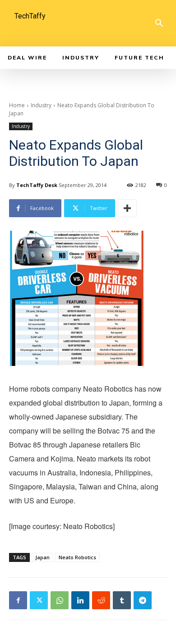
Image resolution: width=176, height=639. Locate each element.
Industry (41, 105)
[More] (127, 208)
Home (17, 105)
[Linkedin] (80, 600)
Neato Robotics (77, 557)
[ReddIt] (101, 600)
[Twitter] (39, 600)
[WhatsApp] (60, 600)
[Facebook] (18, 600)
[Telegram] (143, 600)
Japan (42, 557)
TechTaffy (30, 16)
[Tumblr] (122, 600)
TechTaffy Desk (36, 185)
